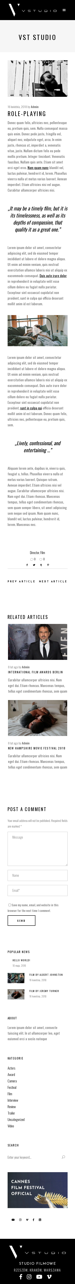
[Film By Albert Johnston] (16, 978)
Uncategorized (16, 1119)
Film (42, 552)
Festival (12, 1087)
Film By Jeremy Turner (44, 991)
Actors (11, 1068)
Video (11, 1125)
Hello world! (21, 960)
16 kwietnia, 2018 (17, 106)
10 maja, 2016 (19, 966)
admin (35, 106)
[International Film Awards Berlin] (37, 642)
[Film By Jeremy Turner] (16, 994)
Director (34, 552)
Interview (13, 1100)
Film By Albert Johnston (46, 974)
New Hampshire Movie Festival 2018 (37, 748)
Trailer (11, 1113)
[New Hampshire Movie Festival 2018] (37, 718)
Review (12, 1106)
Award (11, 1074)
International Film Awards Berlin (35, 672)
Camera (12, 1080)
